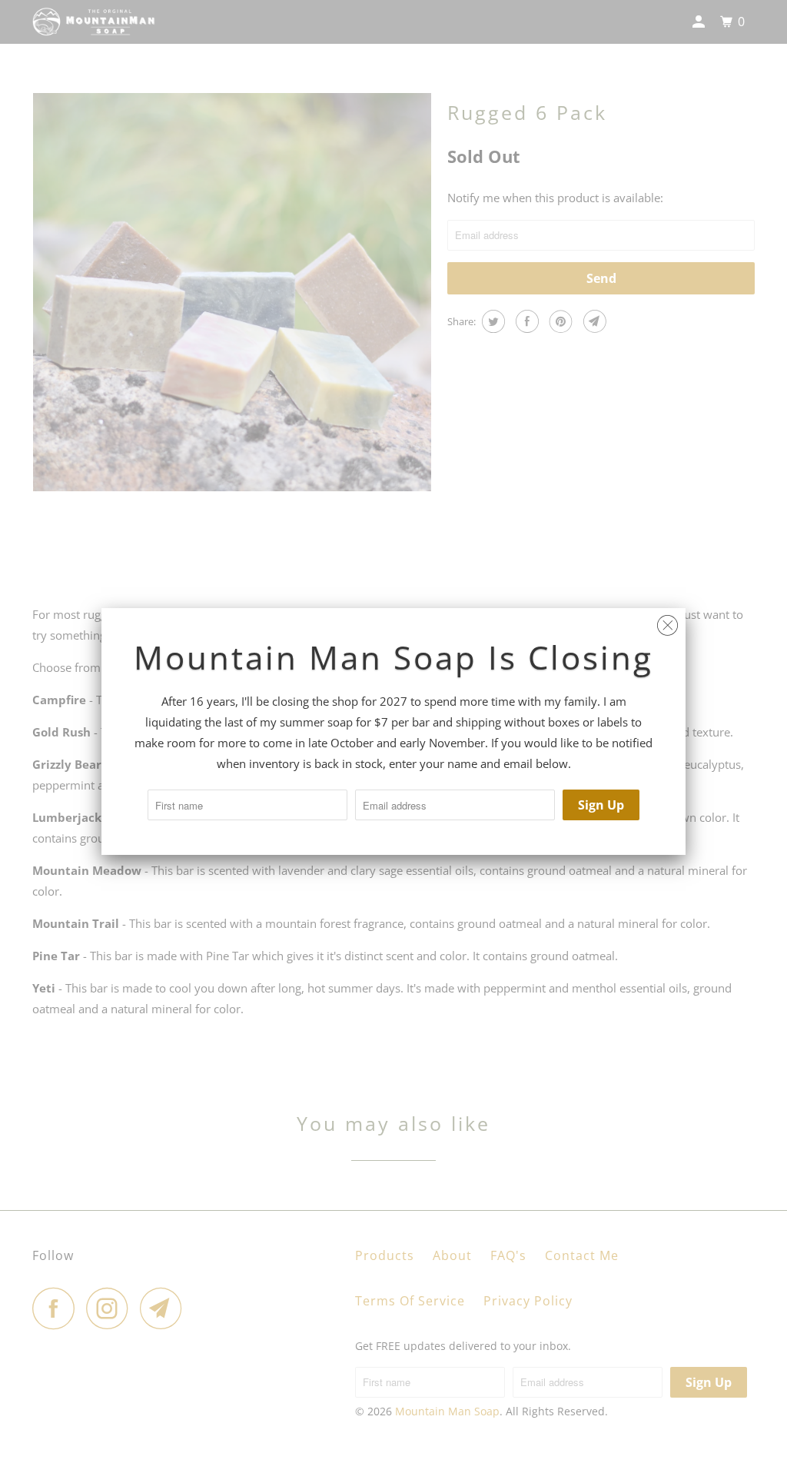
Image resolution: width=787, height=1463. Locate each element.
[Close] (667, 621)
